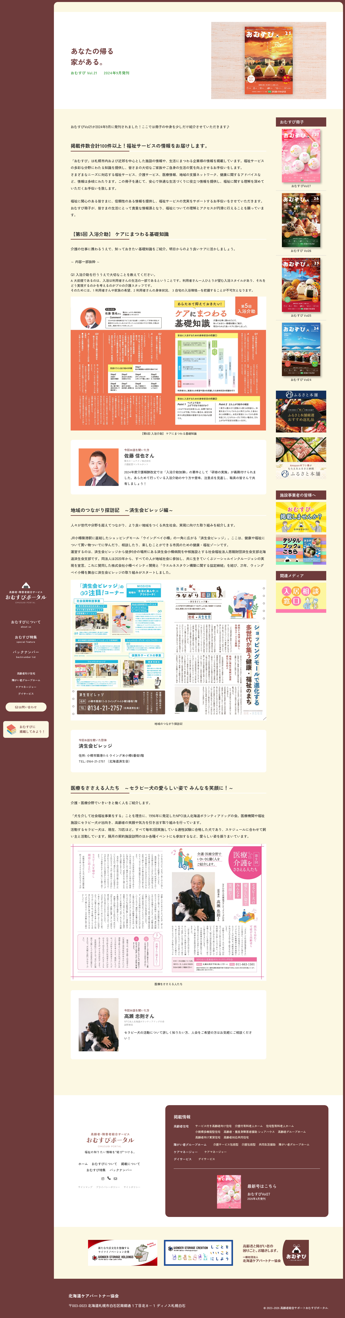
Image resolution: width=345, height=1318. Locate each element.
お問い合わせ (28, 707)
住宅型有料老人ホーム (280, 1126)
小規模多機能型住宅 (207, 1132)
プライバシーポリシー (108, 1187)
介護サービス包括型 (225, 1144)
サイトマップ (85, 1187)
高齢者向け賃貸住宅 (207, 1137)
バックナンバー (26, 654)
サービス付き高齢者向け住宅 (213, 1126)
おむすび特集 (26, 639)
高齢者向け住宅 (26, 673)
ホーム (83, 1163)
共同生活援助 (267, 1144)
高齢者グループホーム (292, 1132)
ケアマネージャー (26, 687)
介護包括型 (249, 1144)
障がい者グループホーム (26, 680)
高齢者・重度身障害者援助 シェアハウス (249, 1132)
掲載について (130, 1163)
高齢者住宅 (181, 1126)
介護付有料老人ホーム (249, 1126)
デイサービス (26, 694)
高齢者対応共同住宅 (236, 1137)
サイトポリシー (132, 1187)
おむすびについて (26, 623)
